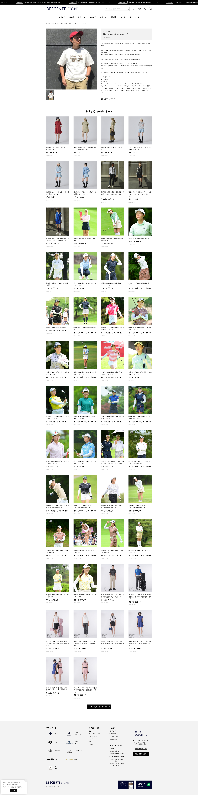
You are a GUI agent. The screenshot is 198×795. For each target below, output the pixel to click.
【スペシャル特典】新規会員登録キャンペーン (125, 2)
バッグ (91, 739)
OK (14, 790)
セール (137, 17)
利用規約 (112, 748)
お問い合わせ (113, 739)
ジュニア (93, 17)
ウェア (91, 731)
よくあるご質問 (114, 736)
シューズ (91, 744)
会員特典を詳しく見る (141, 748)
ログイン (143, 9)
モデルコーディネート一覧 (59, 23)
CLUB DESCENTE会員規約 (117, 756)
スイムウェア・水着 (94, 734)
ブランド (62, 17)
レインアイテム (93, 736)
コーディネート (126, 17)
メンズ (71, 17)
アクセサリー (92, 742)
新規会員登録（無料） (141, 754)
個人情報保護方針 (114, 751)
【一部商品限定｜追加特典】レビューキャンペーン (76, 2)
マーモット (106, 31)
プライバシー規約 (9, 787)
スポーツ (103, 17)
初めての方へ (113, 734)
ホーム (48, 23)
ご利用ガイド (113, 731)
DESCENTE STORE (62, 9)
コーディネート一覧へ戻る (99, 707)
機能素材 (114, 17)
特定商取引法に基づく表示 (117, 754)
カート (149, 9)
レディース (82, 17)
